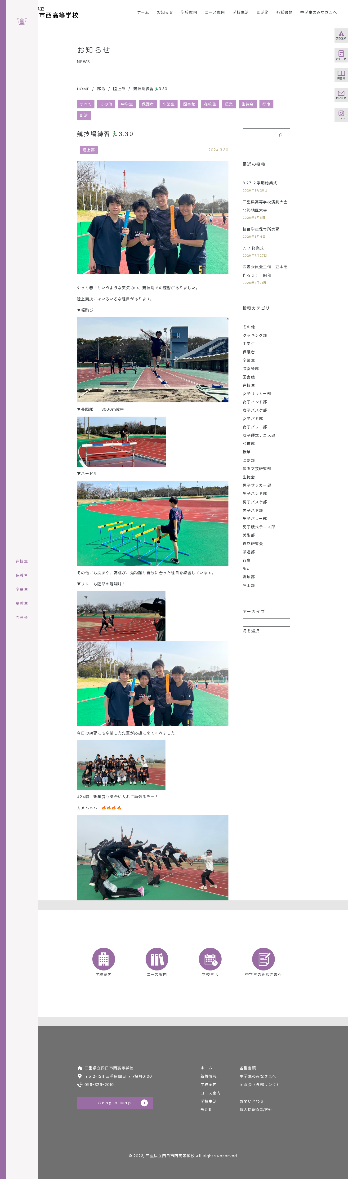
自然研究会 (253, 544)
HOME (83, 89)
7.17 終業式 (253, 248)
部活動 (263, 12)
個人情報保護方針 (256, 1109)
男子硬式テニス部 (259, 527)
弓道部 (249, 443)
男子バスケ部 (255, 502)
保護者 (148, 104)
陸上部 (119, 89)
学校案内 (189, 12)
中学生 (127, 104)
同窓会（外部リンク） (260, 1084)
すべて (86, 104)
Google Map (115, 1103)
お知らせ (165, 12)
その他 (106, 104)
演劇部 (249, 460)
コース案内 (215, 12)
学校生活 (240, 12)
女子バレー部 (255, 427)
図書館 (189, 104)
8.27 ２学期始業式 (260, 183)
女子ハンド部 (255, 402)
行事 (266, 104)
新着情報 (209, 1076)
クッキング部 (255, 335)
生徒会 (247, 104)
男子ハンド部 (255, 493)
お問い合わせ (252, 1101)
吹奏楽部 (251, 368)
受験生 (22, 603)
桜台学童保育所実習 (261, 229)
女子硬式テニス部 (259, 435)
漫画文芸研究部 (257, 469)
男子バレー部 (255, 518)
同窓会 (22, 617)
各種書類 (284, 12)
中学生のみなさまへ (318, 12)
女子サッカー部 (257, 393)
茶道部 (249, 552)
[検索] (280, 135)
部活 (101, 89)
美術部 (249, 535)
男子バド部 (253, 510)
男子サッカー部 (257, 485)
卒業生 (168, 104)
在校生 (210, 104)
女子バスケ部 (255, 410)
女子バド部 (253, 419)
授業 (229, 104)
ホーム (143, 12)
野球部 (249, 577)
